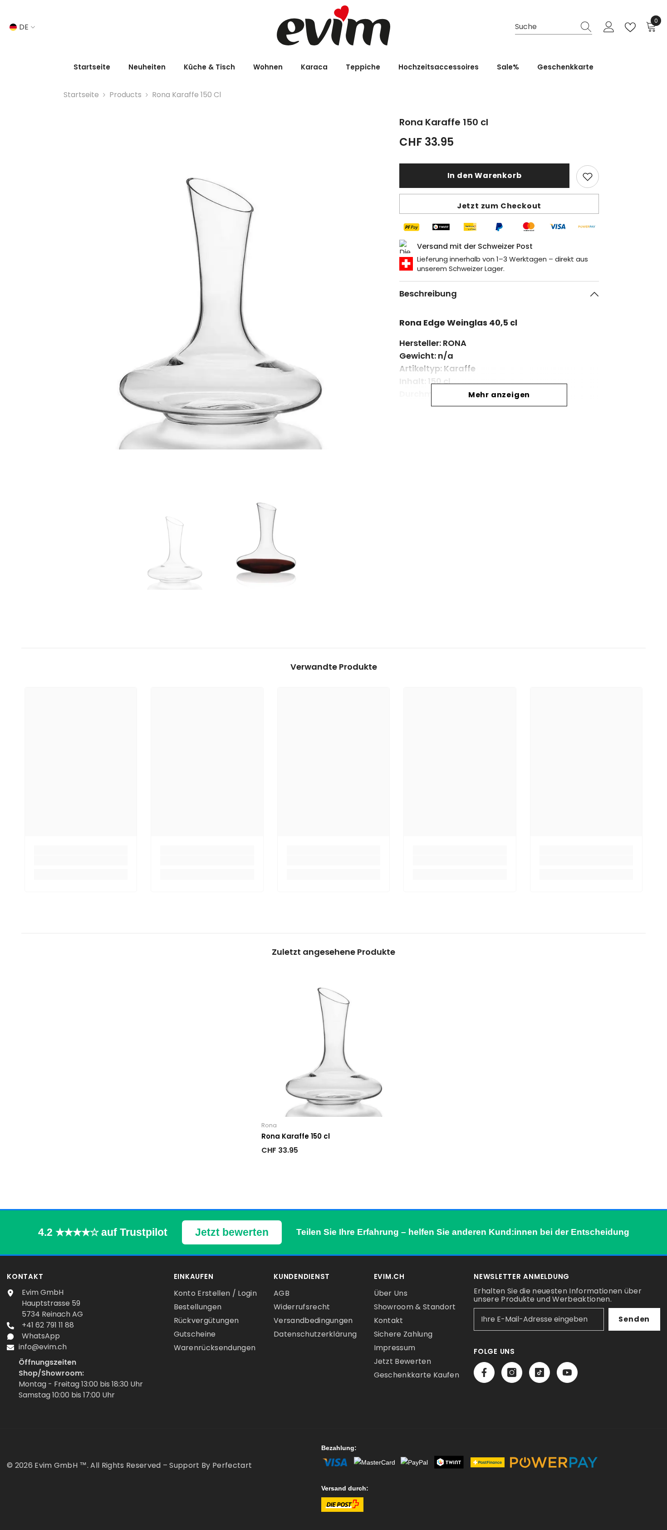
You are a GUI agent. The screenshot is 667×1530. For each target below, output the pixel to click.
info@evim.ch (43, 1347)
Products (125, 94)
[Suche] (553, 27)
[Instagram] (511, 1372)
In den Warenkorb (484, 175)
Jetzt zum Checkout (499, 206)
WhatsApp (41, 1336)
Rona (269, 1125)
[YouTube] (567, 1372)
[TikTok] (539, 1372)
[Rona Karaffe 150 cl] (333, 1044)
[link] (81, 860)
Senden (634, 1319)
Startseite (81, 94)
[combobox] (545, 27)
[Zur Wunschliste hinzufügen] (587, 176)
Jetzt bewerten (232, 1232)
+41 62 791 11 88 (48, 1325)
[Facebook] (484, 1372)
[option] (220, 297)
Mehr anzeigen (499, 395)
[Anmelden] (608, 27)
